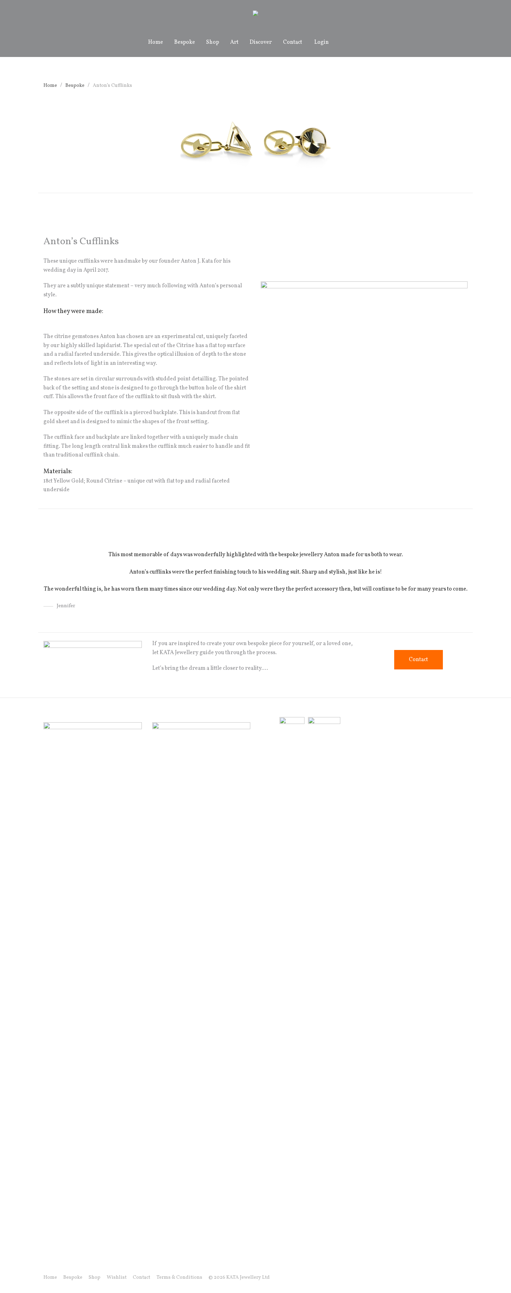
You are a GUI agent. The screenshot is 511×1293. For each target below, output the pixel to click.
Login (321, 42)
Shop (212, 42)
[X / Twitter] (454, 1277)
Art (234, 42)
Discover (261, 42)
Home (155, 42)
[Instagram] (442, 1277)
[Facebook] (431, 1277)
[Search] (342, 42)
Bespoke (184, 42)
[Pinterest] (465, 1277)
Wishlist (117, 1277)
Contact (292, 42)
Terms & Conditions (179, 1277)
